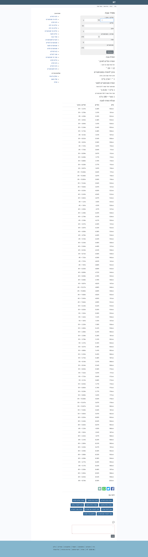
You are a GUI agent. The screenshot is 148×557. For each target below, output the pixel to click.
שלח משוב (54, 79)
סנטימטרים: (110, 45)
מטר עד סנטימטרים (51, 57)
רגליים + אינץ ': (109, 17)
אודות (55, 82)
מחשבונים (67, 547)
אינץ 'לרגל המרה (107, 509)
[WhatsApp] (104, 488)
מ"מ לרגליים (53, 66)
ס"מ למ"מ (54, 22)
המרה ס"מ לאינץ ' (92, 500)
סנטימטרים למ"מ (52, 48)
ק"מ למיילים (53, 51)
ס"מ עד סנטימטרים (51, 19)
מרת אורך (105, 6)
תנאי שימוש (75, 549)
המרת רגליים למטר (91, 505)
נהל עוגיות (56, 549)
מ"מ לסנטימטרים (52, 69)
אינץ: (112, 28)
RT (114, 2)
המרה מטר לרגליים (76, 509)
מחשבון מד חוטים (89, 514)
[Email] (100, 488)
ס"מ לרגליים (53, 16)
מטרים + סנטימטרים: (107, 34)
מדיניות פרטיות (65, 549)
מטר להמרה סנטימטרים (105, 514)
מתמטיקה (81, 547)
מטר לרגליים (53, 54)
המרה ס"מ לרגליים (106, 500)
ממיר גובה (54, 37)
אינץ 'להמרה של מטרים (92, 509)
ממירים (60, 547)
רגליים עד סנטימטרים (51, 31)
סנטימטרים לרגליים (51, 43)
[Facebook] (113, 488)
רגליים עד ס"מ (53, 25)
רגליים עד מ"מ (53, 28)
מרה (111, 6)
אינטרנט (88, 547)
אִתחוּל (109, 52)
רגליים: (112, 23)
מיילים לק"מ (53, 60)
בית (115, 6)
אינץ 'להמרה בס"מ (77, 505)
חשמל (74, 547)
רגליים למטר (53, 34)
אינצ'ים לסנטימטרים (51, 40)
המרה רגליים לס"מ (78, 500)
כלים (54, 547)
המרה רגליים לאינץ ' (106, 505)
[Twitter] (108, 488)
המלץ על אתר (53, 76)
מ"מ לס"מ (54, 63)
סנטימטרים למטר (52, 45)
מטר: (112, 39)
